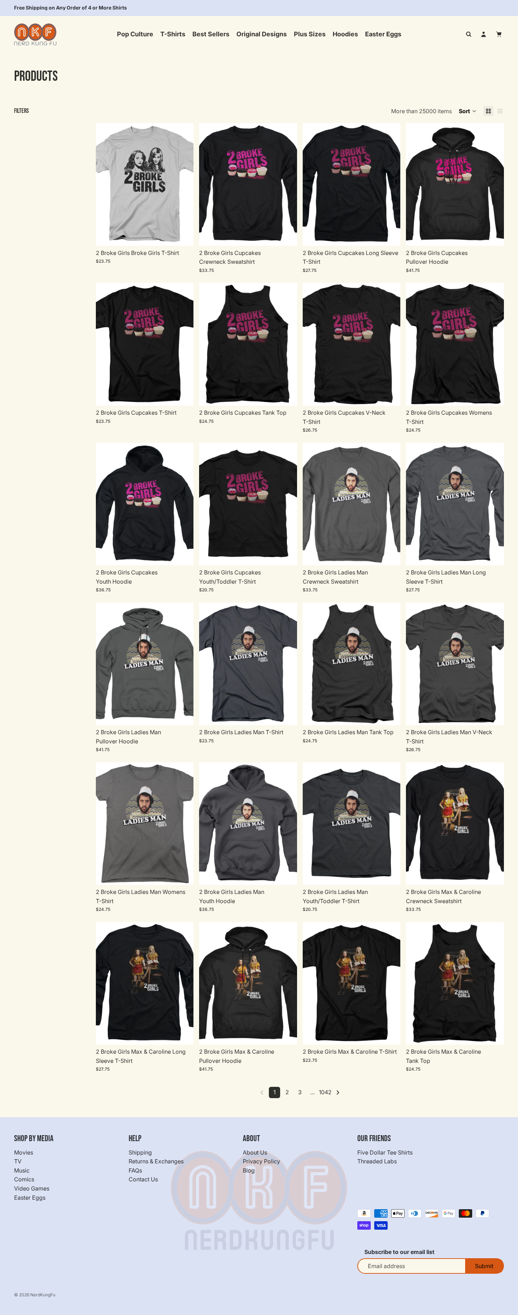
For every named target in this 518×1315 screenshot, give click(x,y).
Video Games (31, 1188)
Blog (249, 1170)
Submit (484, 1266)
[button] (467, 111)
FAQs (135, 1170)
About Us (255, 1152)
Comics (24, 1179)
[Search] (468, 34)
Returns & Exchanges (156, 1161)
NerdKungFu (42, 1294)
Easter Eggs (29, 1197)
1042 (325, 1092)
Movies (23, 1152)
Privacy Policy (261, 1161)
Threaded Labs (377, 1161)
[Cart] (499, 34)
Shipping (140, 1152)
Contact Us (143, 1179)
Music (22, 1170)
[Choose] (182, 235)
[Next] (338, 1092)
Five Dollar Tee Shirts (385, 1152)
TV (17, 1161)
